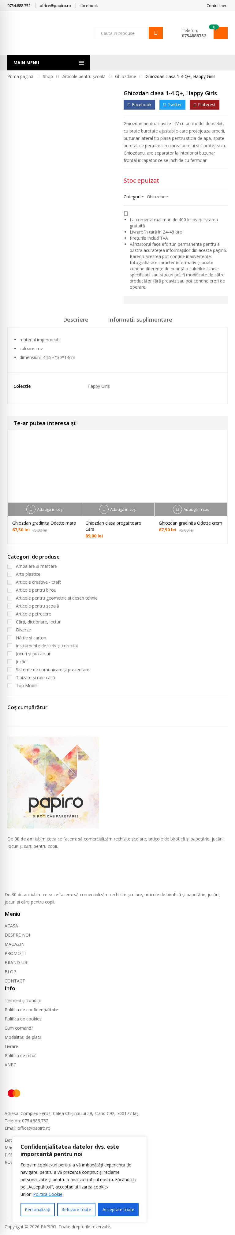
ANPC (10, 1065)
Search (156, 33)
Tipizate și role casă (35, 677)
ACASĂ (11, 926)
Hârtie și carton (31, 638)
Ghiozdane (125, 76)
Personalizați (37, 1209)
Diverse (23, 630)
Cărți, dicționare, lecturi (39, 622)
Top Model (27, 685)
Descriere (75, 319)
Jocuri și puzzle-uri (33, 654)
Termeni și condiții (23, 1000)
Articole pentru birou (36, 590)
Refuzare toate (76, 1209)
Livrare (11, 1046)
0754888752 (194, 36)
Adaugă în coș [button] (49, 509)
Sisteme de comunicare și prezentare (52, 669)
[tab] (76, 321)
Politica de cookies (23, 1019)
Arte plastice (28, 574)
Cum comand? (19, 1028)
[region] (79, 1179)
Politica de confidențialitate (31, 1009)
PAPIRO (48, 1226)
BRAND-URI (16, 962)
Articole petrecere (33, 614)
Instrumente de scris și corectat (47, 646)
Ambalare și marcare (36, 566)
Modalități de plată (23, 1037)
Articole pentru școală (84, 76)
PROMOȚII (15, 953)
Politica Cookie (47, 1194)
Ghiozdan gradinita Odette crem (190, 523)
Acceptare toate (118, 1209)
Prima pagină (20, 76)
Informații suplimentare (140, 319)
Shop (48, 76)
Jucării (22, 661)
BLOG (11, 972)
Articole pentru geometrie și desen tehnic (56, 598)
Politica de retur (20, 1055)
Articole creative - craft (38, 582)
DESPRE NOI (17, 935)
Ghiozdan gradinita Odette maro (44, 523)
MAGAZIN (14, 944)
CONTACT (15, 981)
